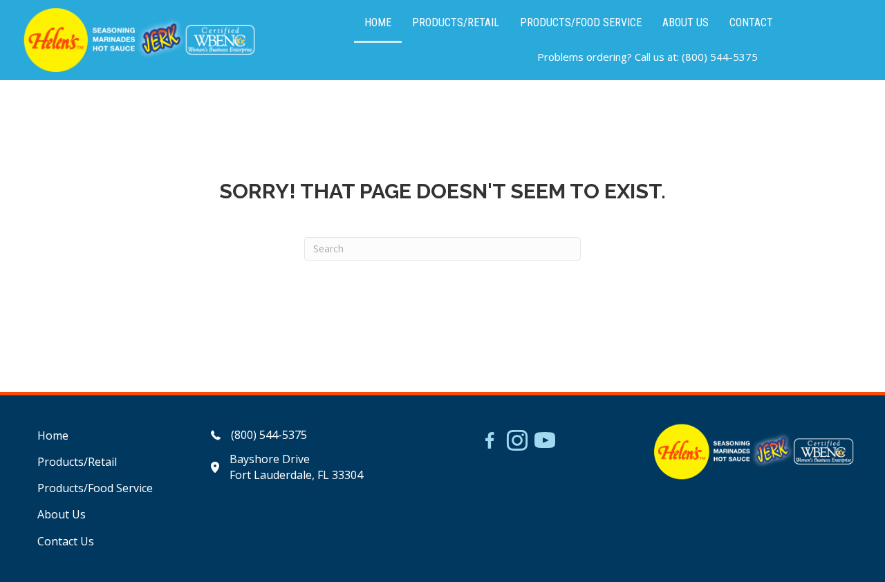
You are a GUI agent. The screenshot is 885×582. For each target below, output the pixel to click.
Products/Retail (77, 461)
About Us (61, 514)
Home (52, 435)
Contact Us (65, 541)
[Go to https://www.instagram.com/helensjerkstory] (517, 441)
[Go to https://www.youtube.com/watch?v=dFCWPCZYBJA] (544, 441)
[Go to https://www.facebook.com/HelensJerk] (489, 442)
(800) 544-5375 (720, 57)
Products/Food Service (95, 488)
